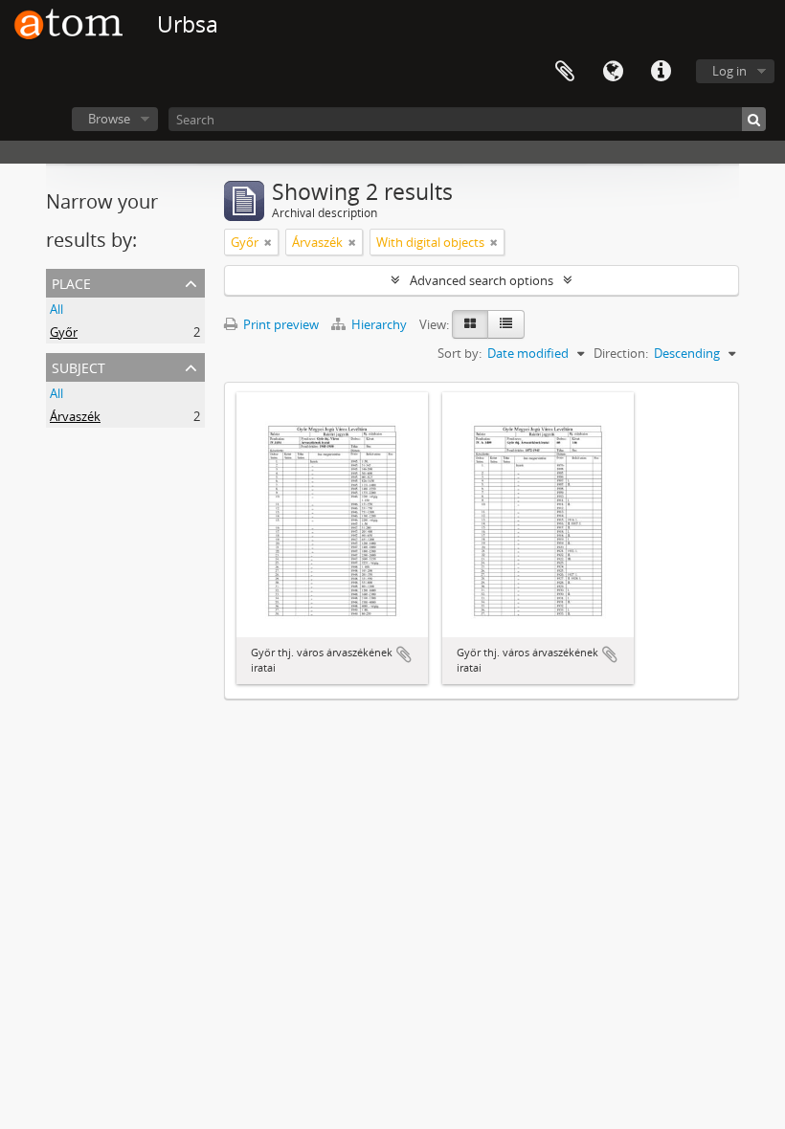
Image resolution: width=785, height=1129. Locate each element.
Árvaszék (75, 416)
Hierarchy (379, 324)
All (56, 309)
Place (71, 282)
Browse (109, 118)
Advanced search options (481, 280)
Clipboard (565, 72)
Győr (64, 332)
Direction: (621, 353)
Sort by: (459, 353)
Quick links (660, 72)
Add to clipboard (404, 654)
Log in (729, 70)
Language (613, 72)
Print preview (279, 324)
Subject (78, 366)
